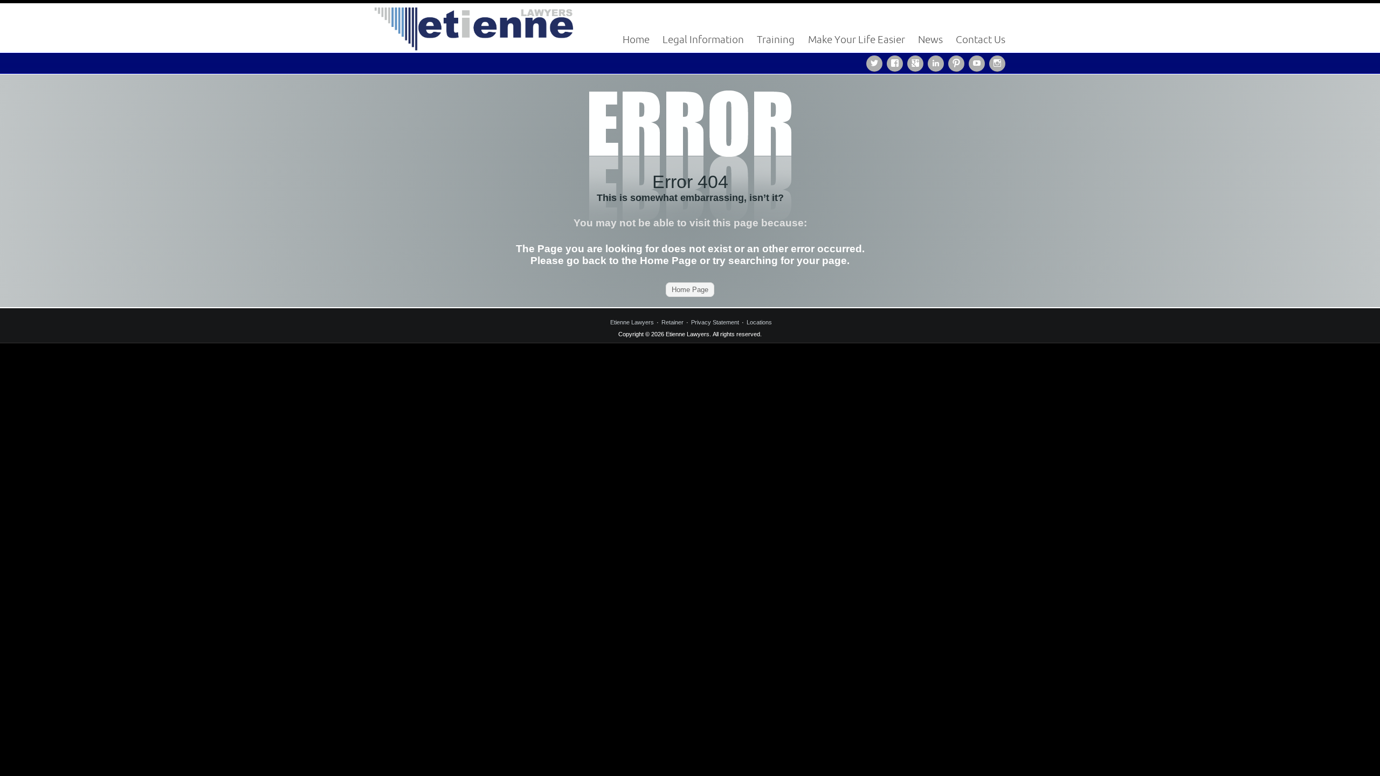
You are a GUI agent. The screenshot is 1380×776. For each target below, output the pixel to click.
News (930, 39)
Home (636, 39)
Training (776, 39)
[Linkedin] (938, 62)
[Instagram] (997, 62)
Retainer (672, 322)
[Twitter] (876, 62)
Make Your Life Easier (856, 39)
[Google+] (917, 62)
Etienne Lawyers (632, 322)
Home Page (690, 290)
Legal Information (703, 39)
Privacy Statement (715, 322)
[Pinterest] (958, 62)
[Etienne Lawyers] (474, 27)
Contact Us (980, 39)
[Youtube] (979, 62)
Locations (759, 322)
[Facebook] (897, 62)
